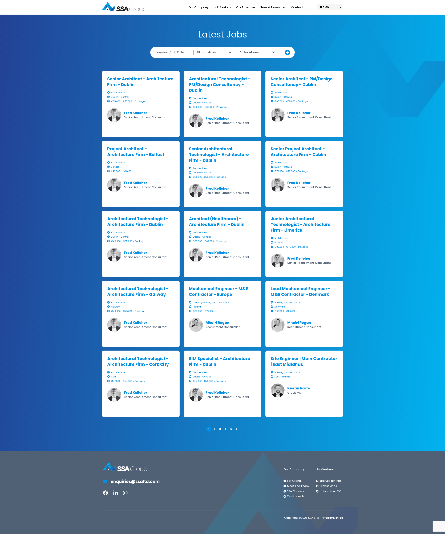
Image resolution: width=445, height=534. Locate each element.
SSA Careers (295, 491)
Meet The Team (298, 486)
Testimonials (295, 496)
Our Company (198, 7)
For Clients (294, 481)
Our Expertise (245, 7)
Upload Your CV (330, 491)
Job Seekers (222, 7)
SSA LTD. (313, 518)
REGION (324, 7)
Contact (297, 7)
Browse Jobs (328, 486)
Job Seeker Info (330, 481)
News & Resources (273, 7)
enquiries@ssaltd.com (135, 481)
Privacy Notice (332, 518)
